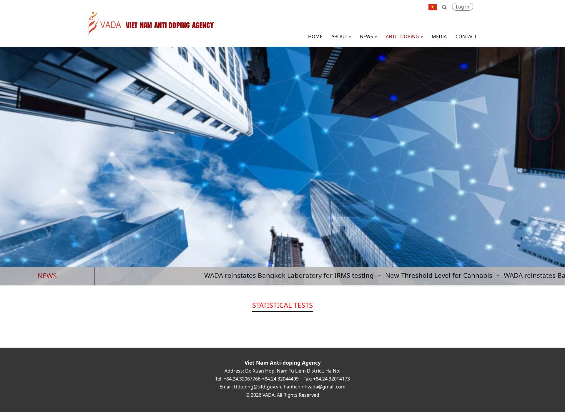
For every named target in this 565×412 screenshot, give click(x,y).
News (366, 36)
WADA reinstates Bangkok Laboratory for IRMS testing (261, 275)
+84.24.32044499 (280, 379)
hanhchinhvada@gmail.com (314, 386)
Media (439, 36)
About (339, 36)
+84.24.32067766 (242, 379)
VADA (91, 13)
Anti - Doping (402, 36)
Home (315, 36)
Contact (466, 36)
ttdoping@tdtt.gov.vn (257, 386)
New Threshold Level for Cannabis (411, 275)
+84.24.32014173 (331, 379)
